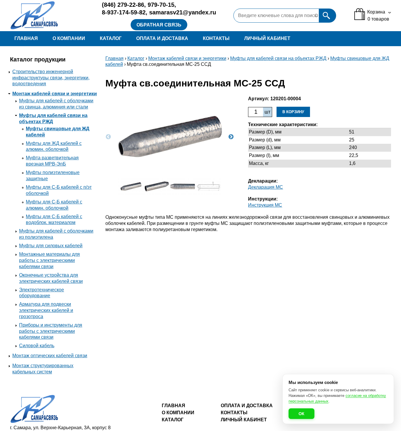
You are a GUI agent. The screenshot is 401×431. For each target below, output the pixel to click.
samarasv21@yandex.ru (182, 12)
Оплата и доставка (162, 38)
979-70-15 (161, 4)
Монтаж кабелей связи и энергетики (54, 93)
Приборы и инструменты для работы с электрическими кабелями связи (50, 331)
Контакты (216, 38)
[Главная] (52, 15)
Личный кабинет (267, 38)
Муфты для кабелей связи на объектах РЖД (278, 58)
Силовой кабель (36, 345)
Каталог (111, 38)
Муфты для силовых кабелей (50, 245)
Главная (26, 38)
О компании (69, 38)
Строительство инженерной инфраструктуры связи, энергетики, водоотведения (51, 77)
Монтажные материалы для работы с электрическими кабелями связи (49, 260)
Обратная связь (159, 24)
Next (231, 137)
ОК (301, 413)
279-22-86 (123, 4)
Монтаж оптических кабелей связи (49, 355)
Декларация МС (265, 187)
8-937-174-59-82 (124, 12)
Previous (108, 137)
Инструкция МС (265, 205)
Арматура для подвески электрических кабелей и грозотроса (46, 310)
